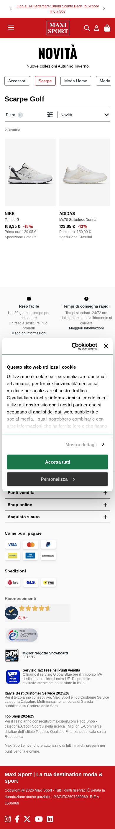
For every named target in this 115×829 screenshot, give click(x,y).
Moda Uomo (75, 80)
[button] (11, 8)
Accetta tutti (57, 461)
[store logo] (49, 28)
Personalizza (54, 478)
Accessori (17, 80)
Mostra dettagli (81, 444)
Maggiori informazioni (29, 333)
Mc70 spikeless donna (77, 220)
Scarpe (45, 80)
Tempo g (12, 220)
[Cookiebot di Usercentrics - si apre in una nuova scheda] (73, 346)
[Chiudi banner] (106, 346)
